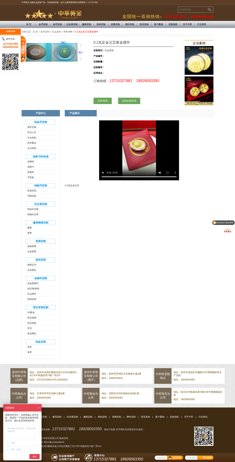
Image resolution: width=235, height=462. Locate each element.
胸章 (29, 227)
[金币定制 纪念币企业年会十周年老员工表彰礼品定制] (199, 60)
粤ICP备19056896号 (54, 442)
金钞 (29, 352)
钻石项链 (31, 323)
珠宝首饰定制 (40, 307)
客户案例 (158, 24)
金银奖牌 (31, 246)
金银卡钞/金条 (41, 156)
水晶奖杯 (31, 270)
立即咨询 (103, 100)
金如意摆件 (33, 283)
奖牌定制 (115, 24)
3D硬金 (31, 312)
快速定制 (31, 190)
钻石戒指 (31, 317)
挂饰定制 (31, 299)
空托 (29, 328)
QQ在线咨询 (129, 100)
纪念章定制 (72, 24)
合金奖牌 (31, 251)
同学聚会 (31, 143)
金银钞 (30, 161)
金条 (29, 346)
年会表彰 (31, 137)
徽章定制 (86, 24)
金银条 (30, 172)
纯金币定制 (40, 122)
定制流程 (172, 24)
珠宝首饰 (144, 24)
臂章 (29, 233)
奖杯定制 (101, 24)
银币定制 (57, 24)
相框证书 (31, 264)
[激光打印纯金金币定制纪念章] (199, 90)
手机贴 (30, 177)
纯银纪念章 (33, 214)
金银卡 (30, 166)
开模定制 (31, 196)
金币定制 (43, 24)
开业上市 (31, 132)
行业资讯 (201, 24)
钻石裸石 (31, 333)
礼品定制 (56, 31)
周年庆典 (31, 127)
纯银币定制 (40, 185)
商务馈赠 (67, 31)
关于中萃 (187, 24)
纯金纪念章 (33, 209)
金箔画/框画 (33, 288)
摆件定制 (129, 24)
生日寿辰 (31, 148)
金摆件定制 (40, 278)
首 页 (28, 24)
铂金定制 (41, 341)
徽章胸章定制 (40, 222)
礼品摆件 (31, 294)
